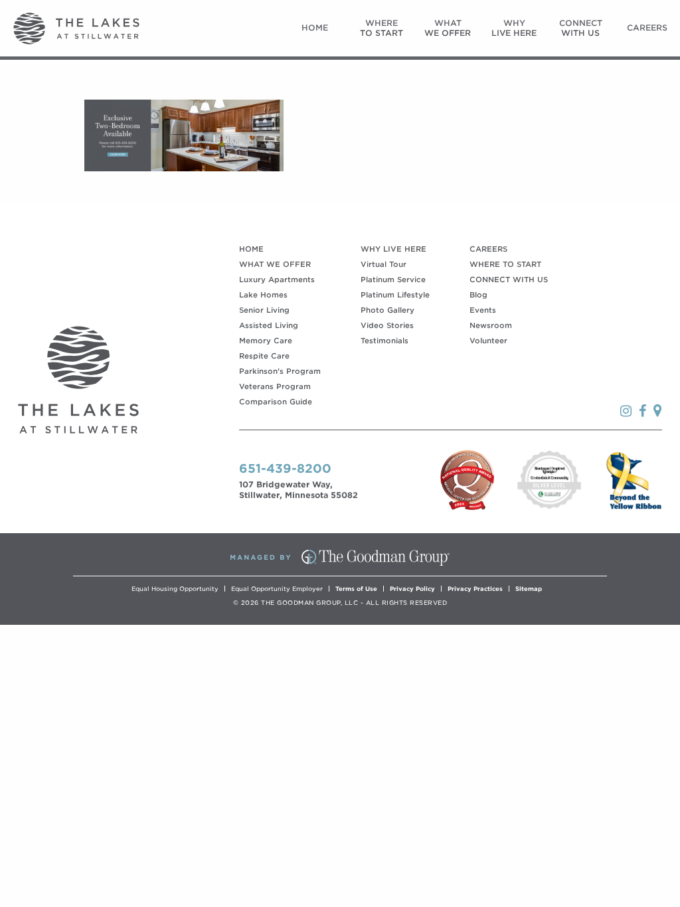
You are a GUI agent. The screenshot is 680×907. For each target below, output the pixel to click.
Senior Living (264, 310)
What (447, 27)
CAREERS (488, 249)
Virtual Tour (383, 264)
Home (314, 28)
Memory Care (265, 340)
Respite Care (264, 356)
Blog (478, 294)
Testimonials (384, 340)
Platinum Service (393, 279)
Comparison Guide (275, 401)
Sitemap (528, 588)
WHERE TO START (505, 264)
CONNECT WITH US (508, 279)
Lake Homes (263, 294)
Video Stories (387, 325)
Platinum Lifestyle (395, 294)
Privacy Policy (412, 588)
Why (514, 27)
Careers (647, 28)
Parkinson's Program (280, 371)
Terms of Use (356, 588)
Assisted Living (268, 325)
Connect (580, 27)
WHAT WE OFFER (275, 264)
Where (381, 27)
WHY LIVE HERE (393, 249)
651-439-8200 (285, 468)
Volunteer (488, 340)
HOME (251, 249)
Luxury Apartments (277, 279)
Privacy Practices (475, 588)
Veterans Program (275, 386)
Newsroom (490, 325)
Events (482, 310)
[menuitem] (315, 28)
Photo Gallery (387, 310)
